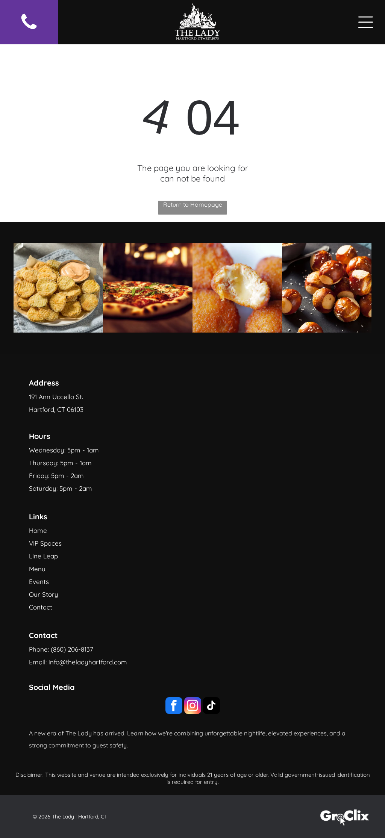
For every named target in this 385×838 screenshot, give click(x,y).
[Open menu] (365, 22)
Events (39, 581)
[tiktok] (211, 706)
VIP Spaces (45, 543)
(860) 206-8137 (72, 649)
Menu (37, 569)
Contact (40, 607)
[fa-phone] (29, 29)
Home (38, 530)
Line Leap (43, 556)
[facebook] (173, 706)
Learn (135, 733)
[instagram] (192, 706)
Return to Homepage (192, 204)
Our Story (43, 594)
